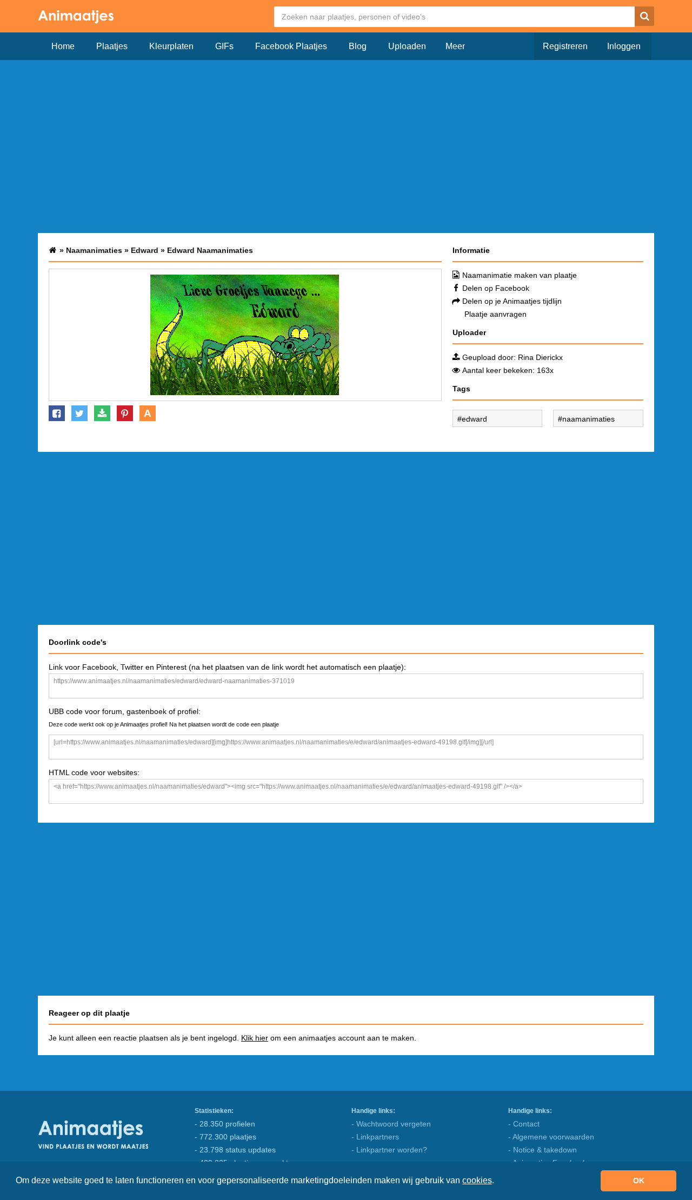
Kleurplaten (171, 46)
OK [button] (638, 1180)
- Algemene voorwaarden (551, 1136)
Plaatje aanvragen (495, 314)
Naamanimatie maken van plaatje (519, 275)
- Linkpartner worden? (389, 1149)
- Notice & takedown (542, 1149)
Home (63, 46)
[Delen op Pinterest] (125, 413)
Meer (455, 46)
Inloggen (624, 46)
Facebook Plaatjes (291, 46)
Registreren (565, 46)
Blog (358, 46)
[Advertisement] (346, 146)
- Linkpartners (375, 1136)
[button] (498, 1181)
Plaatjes (112, 46)
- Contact (524, 1123)
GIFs (224, 46)
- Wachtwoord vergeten (391, 1123)
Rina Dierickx (540, 357)
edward (474, 419)
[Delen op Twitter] (79, 413)
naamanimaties (588, 419)
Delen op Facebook (495, 288)
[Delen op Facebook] (57, 413)
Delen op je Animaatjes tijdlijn (512, 301)
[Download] (102, 413)
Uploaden (407, 46)
